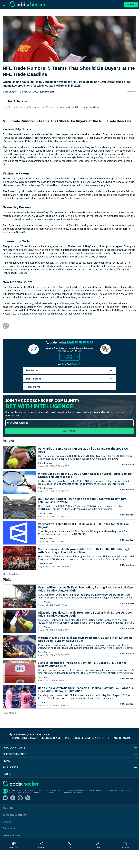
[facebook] (12, 798)
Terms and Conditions (14, 815)
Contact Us (9, 828)
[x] (27, 798)
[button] (125, 843)
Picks (7, 580)
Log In (131, 4)
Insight (8, 441)
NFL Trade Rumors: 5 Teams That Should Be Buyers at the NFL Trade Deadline (52, 107)
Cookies (7, 821)
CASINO (41, 847)
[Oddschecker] (21, 784)
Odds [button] (97, 847)
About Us (8, 808)
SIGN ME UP (69, 431)
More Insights (10, 574)
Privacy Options (11, 835)
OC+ (69, 847)
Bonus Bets (13, 847)
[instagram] (20, 798)
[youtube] (5, 798)
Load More (8, 713)
